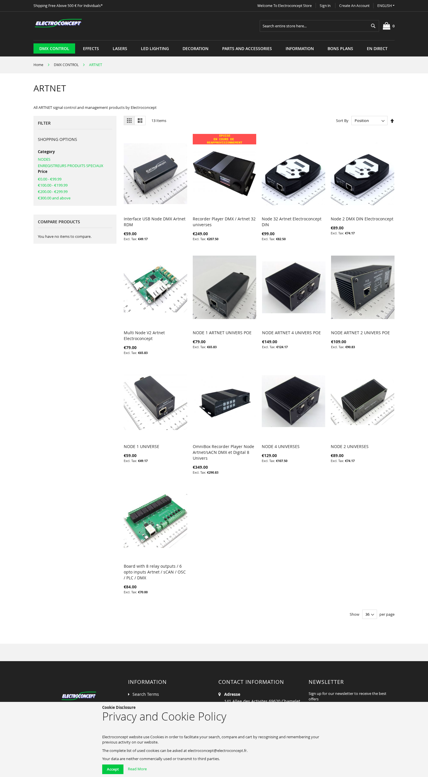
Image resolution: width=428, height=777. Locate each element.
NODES (44, 159)
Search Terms (145, 694)
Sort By (342, 120)
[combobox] (319, 26)
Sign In (325, 5)
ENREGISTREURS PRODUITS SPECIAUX (70, 165)
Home (38, 64)
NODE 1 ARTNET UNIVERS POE (222, 332)
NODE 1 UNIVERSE (141, 446)
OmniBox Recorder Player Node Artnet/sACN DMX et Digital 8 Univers (223, 452)
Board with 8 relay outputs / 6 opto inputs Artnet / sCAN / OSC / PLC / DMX (155, 571)
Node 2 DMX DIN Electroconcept (362, 219)
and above (54, 198)
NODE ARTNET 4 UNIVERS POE (291, 332)
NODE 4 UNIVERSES (281, 446)
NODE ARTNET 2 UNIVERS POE (360, 332)
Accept (113, 769)
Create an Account (354, 5)
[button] (386, 5)
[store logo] (58, 23)
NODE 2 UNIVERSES (350, 446)
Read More (137, 768)
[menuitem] (54, 48)
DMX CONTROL (66, 64)
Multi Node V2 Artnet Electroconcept (144, 335)
